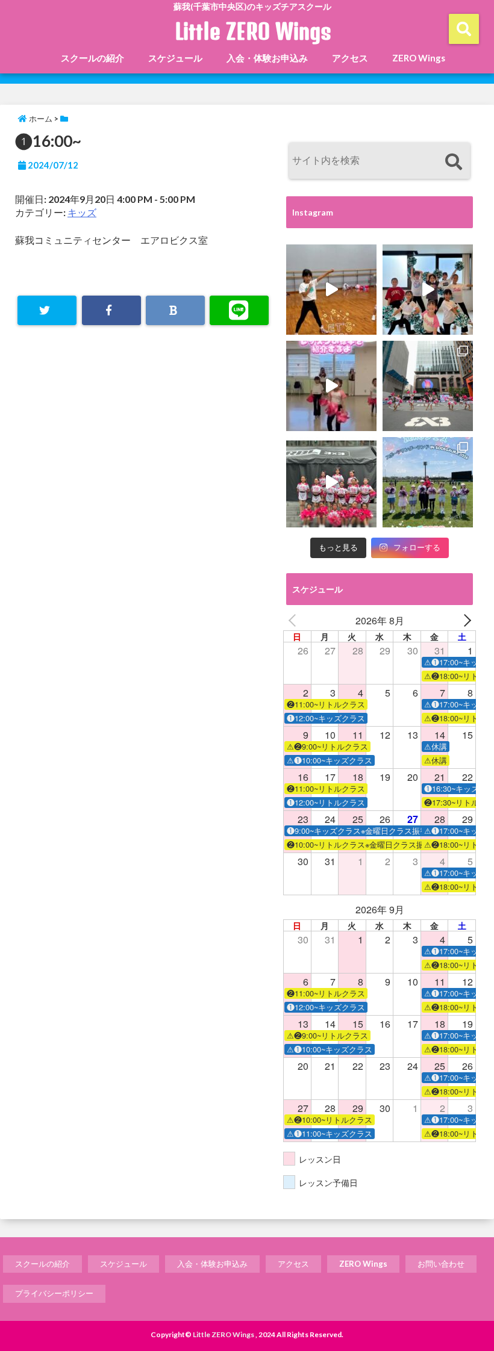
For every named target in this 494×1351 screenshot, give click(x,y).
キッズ (81, 212)
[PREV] (294, 620)
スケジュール (175, 57)
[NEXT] (464, 620)
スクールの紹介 (92, 57)
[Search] (453, 162)
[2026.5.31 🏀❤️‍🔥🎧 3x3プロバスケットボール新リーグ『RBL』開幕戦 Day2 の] (331, 482)
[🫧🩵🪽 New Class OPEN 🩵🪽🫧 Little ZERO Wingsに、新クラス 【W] (428, 289)
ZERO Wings (418, 57)
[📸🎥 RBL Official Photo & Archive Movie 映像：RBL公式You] (428, 386)
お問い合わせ (440, 1264)
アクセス (350, 57)
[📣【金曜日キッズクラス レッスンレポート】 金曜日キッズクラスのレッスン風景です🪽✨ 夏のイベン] (331, 289)
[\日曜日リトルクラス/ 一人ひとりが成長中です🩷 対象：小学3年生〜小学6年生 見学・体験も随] (331, 386)
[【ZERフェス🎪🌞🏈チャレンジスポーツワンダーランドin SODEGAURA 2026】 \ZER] (428, 482)
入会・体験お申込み (267, 57)
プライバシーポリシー (54, 1293)
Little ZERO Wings (253, 31)
